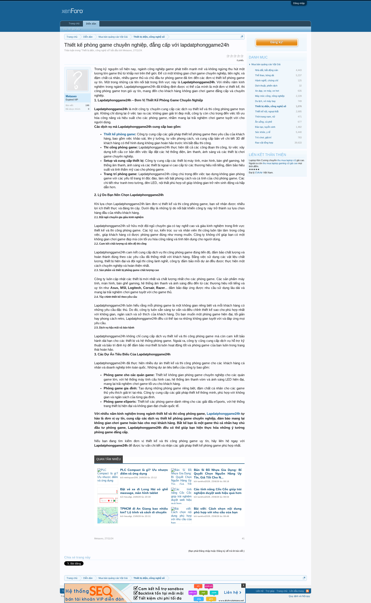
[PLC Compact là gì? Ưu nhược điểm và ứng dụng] (107, 476)
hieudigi (128, 497)
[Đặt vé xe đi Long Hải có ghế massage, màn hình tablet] (107, 495)
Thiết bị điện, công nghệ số (95, 50)
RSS (307, 590)
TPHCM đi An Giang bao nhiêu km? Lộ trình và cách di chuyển (144, 510)
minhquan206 (131, 477)
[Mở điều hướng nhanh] (241, 36)
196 (87, 105)
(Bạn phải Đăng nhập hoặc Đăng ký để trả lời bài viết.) (216, 551)
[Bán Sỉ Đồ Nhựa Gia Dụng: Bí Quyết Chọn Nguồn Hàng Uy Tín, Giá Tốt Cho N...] (181, 476)
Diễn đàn (91, 23)
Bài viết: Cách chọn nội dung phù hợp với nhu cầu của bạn (218, 510)
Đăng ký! (276, 42)
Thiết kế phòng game (119, 134)
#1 (243, 538)
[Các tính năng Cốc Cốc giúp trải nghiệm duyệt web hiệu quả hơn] (181, 495)
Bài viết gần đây (72, 29)
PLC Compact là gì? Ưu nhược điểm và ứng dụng (144, 471)
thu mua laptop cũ (286, 160)
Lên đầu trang (296, 591)
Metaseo (127, 50)
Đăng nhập (299, 3)
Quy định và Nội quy (299, 596)
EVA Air (259, 172)
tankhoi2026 (204, 481)
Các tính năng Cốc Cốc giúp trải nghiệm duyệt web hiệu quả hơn (218, 491)
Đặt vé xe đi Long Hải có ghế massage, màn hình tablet (144, 491)
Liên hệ (259, 591)
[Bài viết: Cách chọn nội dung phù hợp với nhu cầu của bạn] (181, 515)
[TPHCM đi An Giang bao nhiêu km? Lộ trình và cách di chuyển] (107, 515)
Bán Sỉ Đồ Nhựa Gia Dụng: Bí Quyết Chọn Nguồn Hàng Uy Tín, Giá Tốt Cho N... (218, 473)
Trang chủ (74, 23)
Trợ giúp (270, 591)
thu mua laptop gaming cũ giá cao (280, 163)
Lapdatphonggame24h (223, 413)
